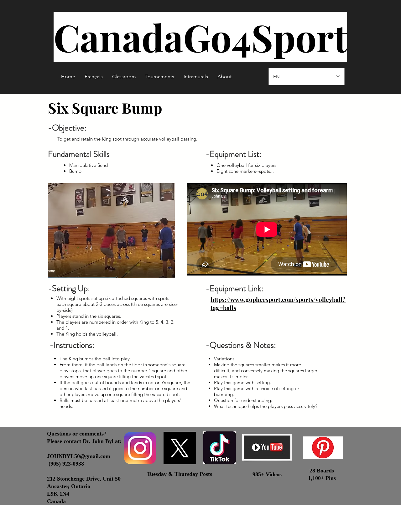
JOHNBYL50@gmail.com (78, 456)
